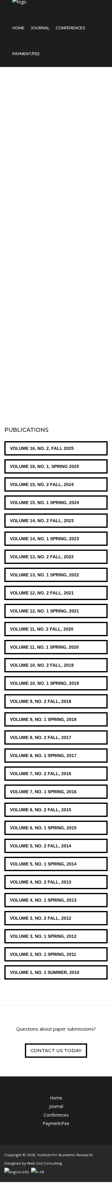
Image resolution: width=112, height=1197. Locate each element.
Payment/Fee (26, 53)
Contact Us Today (56, 1050)
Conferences (70, 28)
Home (18, 28)
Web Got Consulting (44, 1163)
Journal (40, 28)
